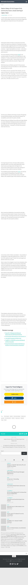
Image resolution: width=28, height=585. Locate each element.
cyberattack (13, 534)
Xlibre (5, 420)
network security (8, 541)
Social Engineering (12, 544)
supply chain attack (20, 544)
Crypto (15, 401)
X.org (2, 420)
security (6, 544)
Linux (2, 4)
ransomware (14, 542)
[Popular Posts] (14, 460)
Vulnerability (9, 490)
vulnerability (20, 545)
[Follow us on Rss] (24, 434)
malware (20, 539)
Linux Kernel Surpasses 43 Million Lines (13, 338)
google (16, 537)
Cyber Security (10, 484)
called (19, 54)
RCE (19, 542)
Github (13, 537)
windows (25, 545)
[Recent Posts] (5, 460)
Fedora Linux (23, 416)
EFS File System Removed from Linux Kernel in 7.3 (15, 336)
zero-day (8, 547)
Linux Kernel (15, 539)
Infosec (22, 537)
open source (18, 418)
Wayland (22, 418)
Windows (9, 463)
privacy (22, 541)
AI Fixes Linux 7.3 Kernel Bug (13, 479)
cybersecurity (11, 536)
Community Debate (17, 416)
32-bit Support (6, 416)
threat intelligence (12, 545)
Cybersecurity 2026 (21, 536)
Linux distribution (8, 418)
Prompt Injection (7, 542)
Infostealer (8, 539)
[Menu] (26, 1)
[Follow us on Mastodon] (22, 434)
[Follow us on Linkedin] (20, 434)
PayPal (14, 398)
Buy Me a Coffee (15, 394)
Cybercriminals (10, 470)
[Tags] (22, 460)
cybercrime (19, 534)
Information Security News (7, 1)
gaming (2, 418)
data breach (4, 537)
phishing (18, 541)
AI (1, 533)
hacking (19, 537)
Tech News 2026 (5, 545)
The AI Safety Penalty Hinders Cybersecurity (16, 485)
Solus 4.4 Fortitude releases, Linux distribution (16, 527)
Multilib (13, 418)
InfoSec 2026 (3, 539)
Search (2, 451)
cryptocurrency (8, 534)
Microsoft (3, 541)
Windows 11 (3, 547)
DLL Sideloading (9, 537)
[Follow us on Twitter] (26, 434)
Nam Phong (4, 15)
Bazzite (11, 416)
